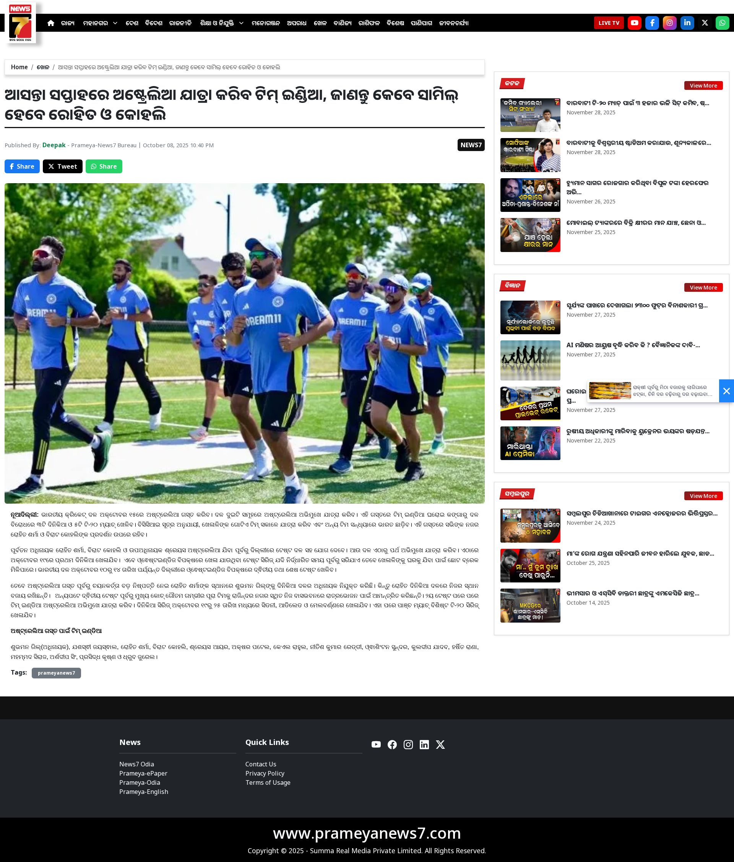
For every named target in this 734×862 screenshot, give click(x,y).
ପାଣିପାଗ (421, 23)
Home (19, 67)
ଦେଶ (132, 23)
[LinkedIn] (687, 23)
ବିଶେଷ (395, 23)
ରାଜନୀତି (180, 23)
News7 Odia (136, 764)
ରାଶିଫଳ (369, 23)
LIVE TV (609, 22)
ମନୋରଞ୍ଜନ (266, 23)
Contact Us (260, 764)
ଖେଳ (320, 23)
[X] (705, 23)
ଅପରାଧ (297, 23)
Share (25, 166)
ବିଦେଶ (153, 23)
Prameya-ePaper (143, 773)
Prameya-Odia (139, 782)
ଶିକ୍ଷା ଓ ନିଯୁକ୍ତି (217, 23)
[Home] (50, 23)
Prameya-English (143, 791)
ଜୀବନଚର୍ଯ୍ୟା (454, 23)
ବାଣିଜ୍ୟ (343, 23)
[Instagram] (670, 23)
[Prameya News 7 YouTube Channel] (634, 23)
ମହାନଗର (95, 23)
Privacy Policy (264, 773)
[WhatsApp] (722, 23)
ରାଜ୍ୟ (68, 23)
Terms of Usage (268, 782)
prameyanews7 (56, 673)
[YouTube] (377, 747)
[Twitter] (440, 747)
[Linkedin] (425, 747)
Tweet (67, 166)
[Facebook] (652, 23)
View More (703, 85)
